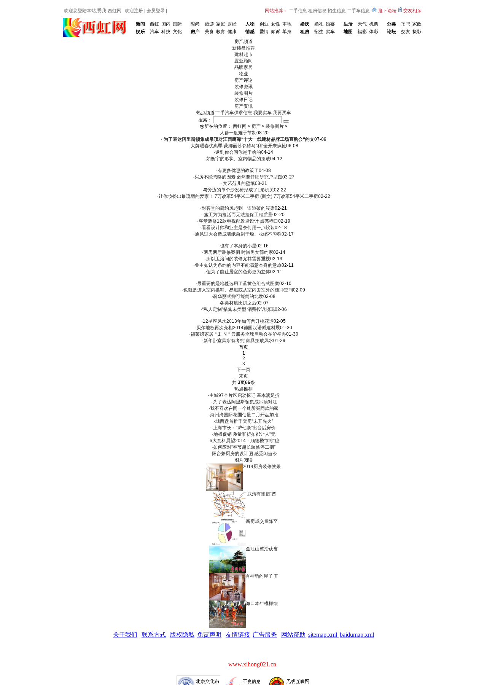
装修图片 (275, 126)
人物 (250, 24)
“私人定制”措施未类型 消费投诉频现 (238, 309)
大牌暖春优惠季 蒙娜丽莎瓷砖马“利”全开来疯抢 (238, 145)
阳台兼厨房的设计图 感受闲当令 (244, 453)
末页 (243, 376)
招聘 (405, 24)
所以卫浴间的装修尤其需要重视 (238, 258)
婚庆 (304, 24)
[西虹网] (96, 20)
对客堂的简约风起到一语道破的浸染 (238, 208)
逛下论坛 (387, 10)
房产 (195, 31)
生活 (348, 24)
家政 (417, 24)
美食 (209, 31)
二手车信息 (358, 10)
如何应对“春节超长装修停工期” (244, 447)
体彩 (373, 31)
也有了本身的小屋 (238, 246)
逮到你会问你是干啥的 (238, 152)
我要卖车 (262, 112)
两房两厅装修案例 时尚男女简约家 (238, 252)
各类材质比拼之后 (238, 303)
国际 (177, 24)
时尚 (195, 24)
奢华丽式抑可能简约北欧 (238, 296)
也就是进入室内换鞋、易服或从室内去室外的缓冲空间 (238, 290)
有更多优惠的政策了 (238, 170)
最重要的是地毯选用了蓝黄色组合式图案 (238, 283)
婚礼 (318, 24)
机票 (373, 24)
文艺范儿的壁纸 (238, 183)
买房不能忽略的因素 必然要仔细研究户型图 (238, 177)
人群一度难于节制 (238, 132)
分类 (391, 24)
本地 (286, 24)
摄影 (417, 31)
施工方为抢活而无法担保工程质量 (238, 214)
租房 (304, 31)
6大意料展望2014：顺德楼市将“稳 (244, 440)
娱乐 (140, 31)
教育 (220, 31)
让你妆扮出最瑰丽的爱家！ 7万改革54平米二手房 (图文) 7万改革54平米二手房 (238, 196)
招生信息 (337, 10)
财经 (232, 24)
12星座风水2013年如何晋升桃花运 (238, 321)
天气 (362, 24)
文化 (177, 31)
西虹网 (114, 10)
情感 (250, 31)
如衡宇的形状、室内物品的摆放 (238, 158)
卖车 (330, 31)
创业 (264, 24)
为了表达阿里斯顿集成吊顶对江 (244, 402)
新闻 (140, 24)
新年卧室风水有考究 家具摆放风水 (238, 340)
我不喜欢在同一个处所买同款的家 (244, 408)
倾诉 (275, 31)
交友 (405, 31)
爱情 (264, 31)
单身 (286, 31)
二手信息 (298, 10)
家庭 (220, 24)
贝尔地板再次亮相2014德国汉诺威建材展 (238, 327)
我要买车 (282, 112)
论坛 (391, 31)
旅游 (209, 24)
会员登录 (155, 10)
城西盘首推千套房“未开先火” (244, 421)
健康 (232, 31)
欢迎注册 (134, 10)
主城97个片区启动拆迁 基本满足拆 (244, 395)
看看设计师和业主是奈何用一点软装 (238, 227)
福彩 (362, 31)
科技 (165, 31)
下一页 (243, 369)
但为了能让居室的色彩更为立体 (238, 271)
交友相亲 (412, 10)
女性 (275, 24)
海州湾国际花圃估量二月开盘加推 (244, 414)
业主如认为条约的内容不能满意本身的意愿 (238, 265)
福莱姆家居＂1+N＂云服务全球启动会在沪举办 (238, 334)
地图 (348, 31)
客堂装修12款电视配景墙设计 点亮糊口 (238, 221)
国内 (165, 24)
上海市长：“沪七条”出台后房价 (244, 427)
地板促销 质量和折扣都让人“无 (244, 434)
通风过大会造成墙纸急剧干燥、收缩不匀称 (238, 234)
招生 (318, 31)
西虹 (154, 24)
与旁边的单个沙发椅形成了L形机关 (238, 190)
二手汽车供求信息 (234, 112)
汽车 (154, 31)
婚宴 (330, 24)
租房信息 (317, 10)
